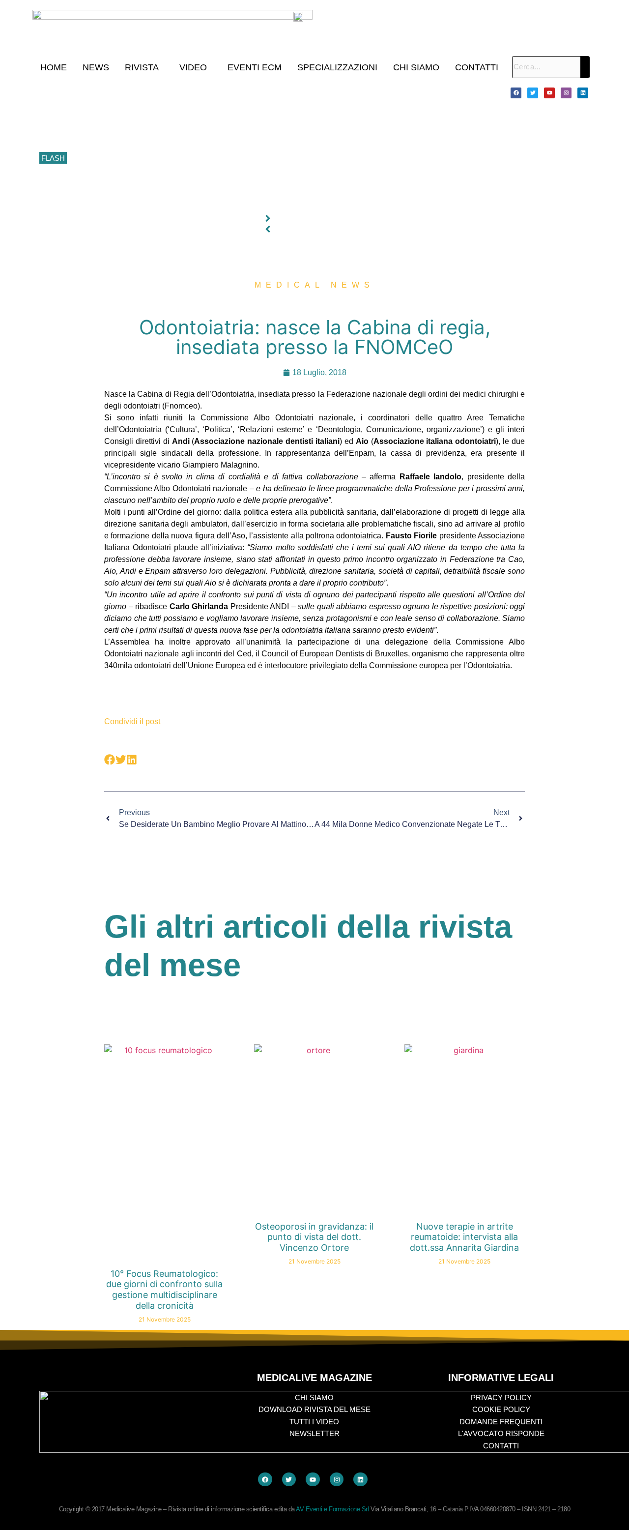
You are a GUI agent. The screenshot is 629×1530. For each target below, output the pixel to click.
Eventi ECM (255, 67)
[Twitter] (532, 93)
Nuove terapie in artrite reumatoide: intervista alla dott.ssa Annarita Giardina (464, 1237)
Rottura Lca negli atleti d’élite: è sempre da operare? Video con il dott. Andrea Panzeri (206, 202)
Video (193, 67)
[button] (144, 67)
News (96, 67)
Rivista (142, 67)
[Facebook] (516, 93)
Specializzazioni (337, 67)
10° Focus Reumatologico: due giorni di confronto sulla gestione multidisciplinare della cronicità (220, 92)
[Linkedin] (582, 93)
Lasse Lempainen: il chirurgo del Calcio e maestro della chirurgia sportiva (187, 136)
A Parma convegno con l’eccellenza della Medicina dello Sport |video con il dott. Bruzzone (213, 180)
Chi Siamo (416, 67)
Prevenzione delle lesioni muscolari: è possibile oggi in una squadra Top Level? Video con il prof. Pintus (234, 158)
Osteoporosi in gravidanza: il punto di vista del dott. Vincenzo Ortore (314, 1237)
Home (53, 67)
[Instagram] (566, 93)
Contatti (476, 67)
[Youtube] (549, 93)
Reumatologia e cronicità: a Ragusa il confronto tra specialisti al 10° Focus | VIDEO (202, 114)
